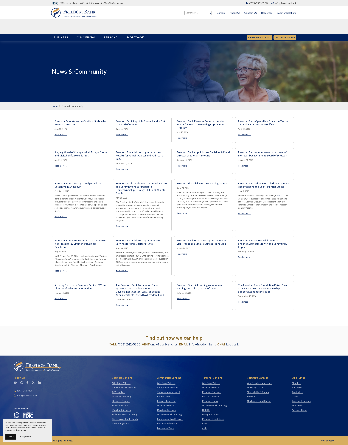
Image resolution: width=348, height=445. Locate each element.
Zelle (204, 428)
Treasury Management (168, 392)
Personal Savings (210, 396)
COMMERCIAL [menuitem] (86, 37)
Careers (296, 396)
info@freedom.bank (202, 344)
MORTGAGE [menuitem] (135, 37)
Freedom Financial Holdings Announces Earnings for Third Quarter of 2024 (199, 287)
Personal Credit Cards (213, 419)
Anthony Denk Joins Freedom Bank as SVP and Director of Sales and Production (81, 287)
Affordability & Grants (258, 392)
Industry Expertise (166, 401)
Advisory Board (299, 410)
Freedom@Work (120, 423)
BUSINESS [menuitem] (61, 37)
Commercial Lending (167, 387)
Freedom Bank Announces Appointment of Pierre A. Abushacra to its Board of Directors (263, 154)
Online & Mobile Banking (124, 414)
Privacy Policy (327, 440)
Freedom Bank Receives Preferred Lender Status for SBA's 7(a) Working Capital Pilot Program (201, 124)
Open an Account (120, 405)
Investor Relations (301, 401)
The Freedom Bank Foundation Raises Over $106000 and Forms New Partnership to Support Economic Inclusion (262, 288)
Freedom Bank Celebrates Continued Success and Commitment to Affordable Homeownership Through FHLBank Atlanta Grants (141, 188)
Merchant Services (121, 410)
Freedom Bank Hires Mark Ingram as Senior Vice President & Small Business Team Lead (201, 242)
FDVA (279, 195)
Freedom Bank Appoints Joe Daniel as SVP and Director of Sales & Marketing (203, 154)
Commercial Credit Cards (125, 419)
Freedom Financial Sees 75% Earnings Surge (202, 183)
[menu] (99, 37)
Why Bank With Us (121, 383)
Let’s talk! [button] (232, 344)
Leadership (297, 405)
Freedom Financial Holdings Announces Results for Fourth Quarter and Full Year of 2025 (140, 156)
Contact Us (297, 392)
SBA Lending (118, 392)
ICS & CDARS (163, 396)
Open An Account (259, 37)
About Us (296, 383)
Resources (297, 387)
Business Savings (121, 401)
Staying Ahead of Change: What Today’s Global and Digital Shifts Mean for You (81, 154)
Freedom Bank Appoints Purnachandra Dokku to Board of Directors (142, 123)
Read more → (61, 134)
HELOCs (206, 410)
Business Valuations (167, 423)
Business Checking (121, 396)
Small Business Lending (124, 387)
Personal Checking (211, 392)
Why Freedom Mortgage (259, 383)
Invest (205, 423)
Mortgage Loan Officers (259, 401)
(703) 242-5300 (129, 344)
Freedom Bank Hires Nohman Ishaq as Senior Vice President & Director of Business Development (80, 244)
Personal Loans (210, 401)
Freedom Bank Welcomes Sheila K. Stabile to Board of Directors (80, 123)
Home (55, 106)
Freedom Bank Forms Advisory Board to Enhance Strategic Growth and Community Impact (262, 244)
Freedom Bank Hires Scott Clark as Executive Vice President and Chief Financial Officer (263, 185)
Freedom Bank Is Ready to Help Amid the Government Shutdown (78, 185)
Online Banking (285, 37)
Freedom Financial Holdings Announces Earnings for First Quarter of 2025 (138, 242)
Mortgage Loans (210, 414)
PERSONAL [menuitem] (111, 37)
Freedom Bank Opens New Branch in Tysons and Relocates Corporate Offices (263, 123)
